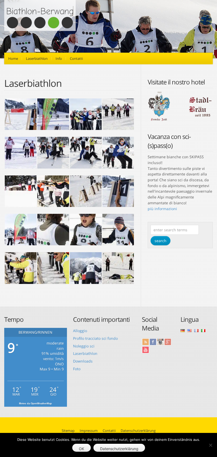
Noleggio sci (83, 346)
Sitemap (68, 430)
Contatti (76, 58)
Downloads (83, 361)
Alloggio (80, 330)
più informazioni (162, 208)
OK (81, 448)
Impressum (89, 430)
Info (59, 58)
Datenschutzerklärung (138, 430)
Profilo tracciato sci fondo (95, 338)
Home (13, 58)
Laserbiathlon (37, 58)
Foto (76, 368)
